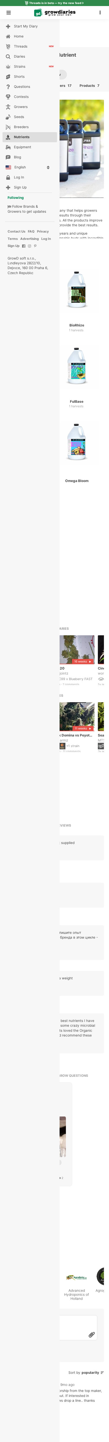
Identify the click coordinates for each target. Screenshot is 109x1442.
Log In (46, 239)
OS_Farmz (59, 740)
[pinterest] (35, 248)
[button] (101, 12)
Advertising (29, 239)
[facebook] (23, 248)
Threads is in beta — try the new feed (55, 3)
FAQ (31, 231)
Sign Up (14, 246)
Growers (14, 211)
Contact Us (16, 231)
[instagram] (29, 248)
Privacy (43, 231)
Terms (13, 239)
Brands (29, 206)
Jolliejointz (59, 673)
